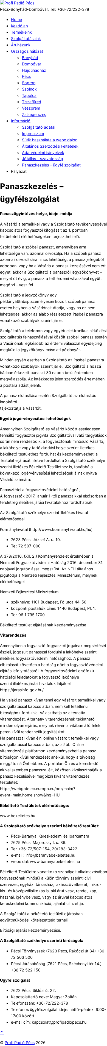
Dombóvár (31, 64)
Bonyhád (30, 57)
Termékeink (21, 32)
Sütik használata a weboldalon (49, 139)
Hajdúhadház (34, 70)
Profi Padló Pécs (20, 1042)
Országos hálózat (27, 51)
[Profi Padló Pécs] (17, 3)
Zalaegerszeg (34, 114)
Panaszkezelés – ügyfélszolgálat (51, 165)
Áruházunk (20, 45)
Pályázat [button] (19, 171)
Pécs (26, 76)
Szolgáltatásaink (26, 38)
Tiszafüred (31, 101)
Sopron (28, 82)
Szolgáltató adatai (38, 127)
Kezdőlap (19, 25)
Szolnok (29, 89)
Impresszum (33, 133)
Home (16, 19)
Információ (20, 120)
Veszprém (31, 108)
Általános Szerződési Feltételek (50, 146)
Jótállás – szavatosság (42, 158)
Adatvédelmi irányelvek (43, 152)
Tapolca (29, 95)
